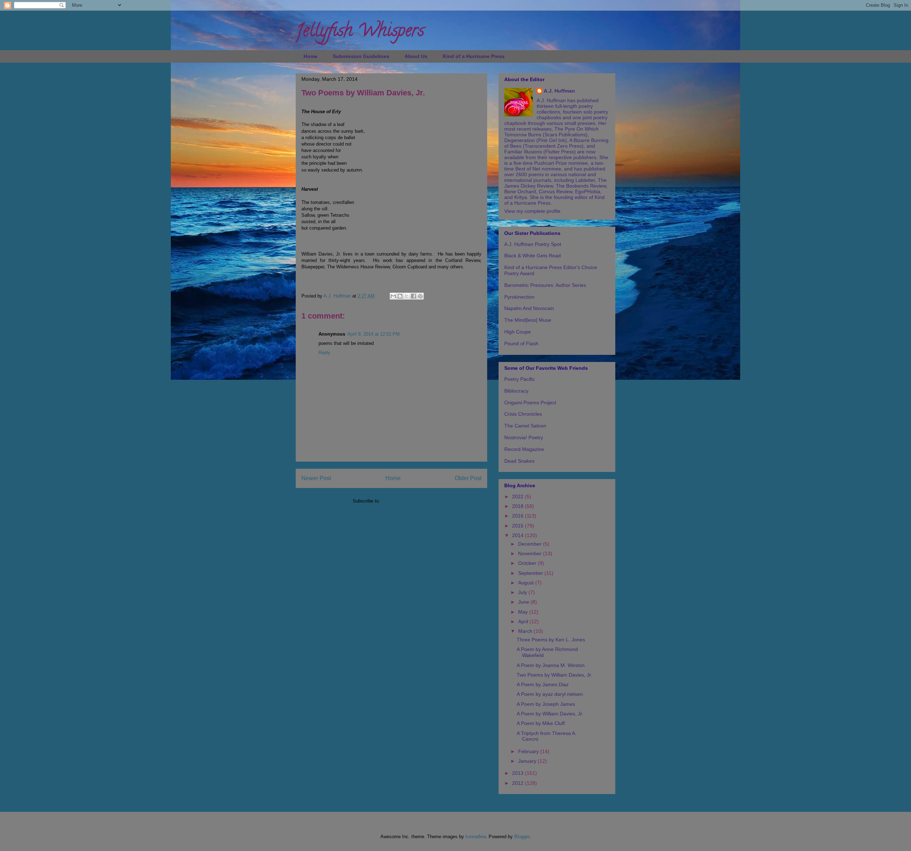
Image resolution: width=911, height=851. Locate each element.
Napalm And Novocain (529, 308)
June (524, 602)
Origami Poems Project (530, 402)
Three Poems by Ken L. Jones (551, 639)
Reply (324, 352)
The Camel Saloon (525, 426)
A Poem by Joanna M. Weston (551, 665)
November (530, 553)
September (531, 573)
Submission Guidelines (361, 56)
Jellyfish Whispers (360, 32)
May (523, 612)
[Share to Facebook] (413, 296)
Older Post (468, 478)
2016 (518, 516)
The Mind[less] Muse (527, 320)
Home (310, 56)
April (524, 621)
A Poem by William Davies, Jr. (550, 713)
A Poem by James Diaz (543, 684)
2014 (518, 535)
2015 (518, 526)
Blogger (522, 836)
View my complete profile (532, 211)
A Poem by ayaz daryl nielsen (550, 694)
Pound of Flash (521, 343)
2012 (518, 783)
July (523, 592)
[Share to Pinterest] (420, 296)
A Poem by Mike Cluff (541, 723)
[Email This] (393, 296)
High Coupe (517, 332)
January (528, 761)
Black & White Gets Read (532, 255)
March (526, 631)
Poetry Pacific (519, 379)
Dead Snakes (519, 461)
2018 (518, 506)
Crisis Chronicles (523, 414)
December (530, 544)
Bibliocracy (516, 391)
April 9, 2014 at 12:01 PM (373, 334)
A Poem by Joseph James (546, 704)
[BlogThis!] (400, 296)
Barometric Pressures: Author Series (545, 285)
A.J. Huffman (559, 91)
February (529, 751)
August (526, 582)
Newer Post (316, 478)
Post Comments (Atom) (405, 501)
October (528, 563)
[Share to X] (406, 296)
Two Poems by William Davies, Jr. (554, 675)
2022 (518, 496)
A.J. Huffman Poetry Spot (532, 244)
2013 (518, 773)
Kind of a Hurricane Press (474, 56)
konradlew (475, 836)
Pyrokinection (519, 297)
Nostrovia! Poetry (523, 437)
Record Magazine (524, 449)
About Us (416, 56)
